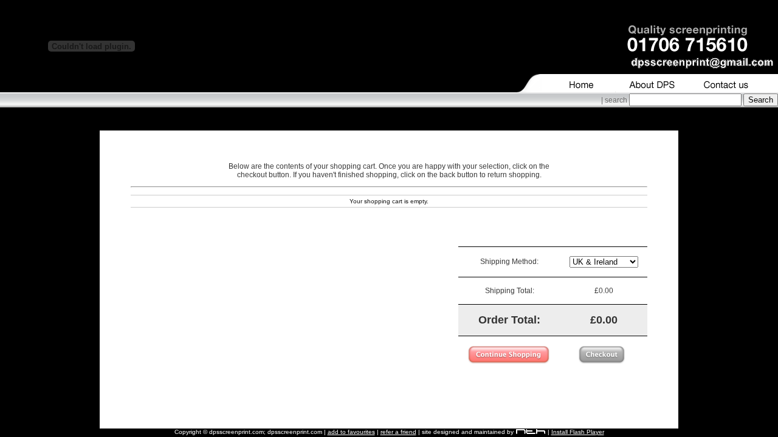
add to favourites (351, 432)
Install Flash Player (577, 432)
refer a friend (398, 432)
